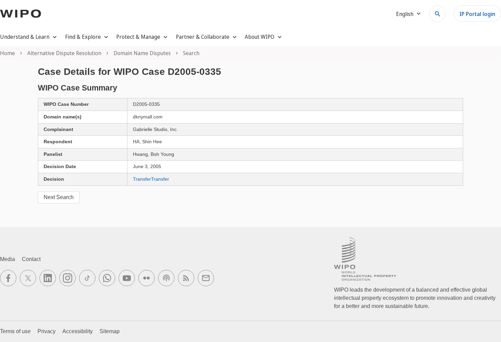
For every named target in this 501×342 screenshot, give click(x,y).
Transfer (142, 179)
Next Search (59, 197)
